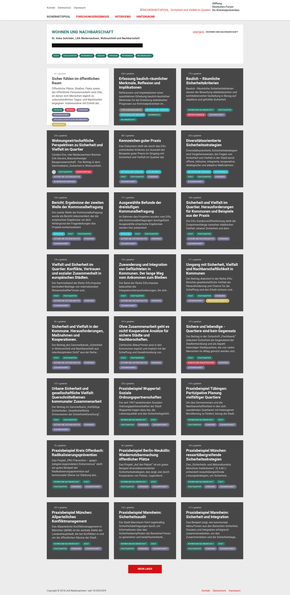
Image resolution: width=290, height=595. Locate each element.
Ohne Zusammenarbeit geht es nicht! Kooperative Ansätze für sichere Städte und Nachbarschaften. (144, 333)
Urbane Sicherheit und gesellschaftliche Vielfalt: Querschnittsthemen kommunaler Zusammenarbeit (77, 395)
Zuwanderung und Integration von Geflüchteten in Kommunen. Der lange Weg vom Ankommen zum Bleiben (143, 271)
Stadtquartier (70, 56)
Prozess (70, 110)
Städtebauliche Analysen (132, 115)
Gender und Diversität (218, 301)
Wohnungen (127, 56)
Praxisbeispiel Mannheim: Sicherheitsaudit (140, 515)
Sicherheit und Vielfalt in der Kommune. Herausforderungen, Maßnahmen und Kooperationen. (78, 333)
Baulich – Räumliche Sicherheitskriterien (203, 81)
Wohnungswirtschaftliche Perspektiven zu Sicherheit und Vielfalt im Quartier (77, 145)
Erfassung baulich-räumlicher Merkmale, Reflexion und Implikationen (143, 83)
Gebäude (101, 56)
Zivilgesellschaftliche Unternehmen (70, 120)
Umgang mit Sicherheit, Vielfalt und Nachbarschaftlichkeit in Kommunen (212, 269)
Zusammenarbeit (61, 115)
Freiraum (113, 56)
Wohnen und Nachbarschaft (201, 110)
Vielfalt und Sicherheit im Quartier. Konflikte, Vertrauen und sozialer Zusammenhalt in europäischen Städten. (76, 271)
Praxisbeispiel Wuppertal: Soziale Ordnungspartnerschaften (140, 393)
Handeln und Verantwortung (201, 363)
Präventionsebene (196, 115)
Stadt (56, 56)
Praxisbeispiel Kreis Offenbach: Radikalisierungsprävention (78, 453)
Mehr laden (145, 569)
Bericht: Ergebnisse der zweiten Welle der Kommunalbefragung (78, 205)
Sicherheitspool (58, 17)
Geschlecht (59, 124)
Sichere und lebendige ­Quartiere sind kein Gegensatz (211, 329)
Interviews (123, 17)
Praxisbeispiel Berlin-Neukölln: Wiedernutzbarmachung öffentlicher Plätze (144, 455)
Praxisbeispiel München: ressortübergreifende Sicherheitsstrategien (206, 455)
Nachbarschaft (144, 56)
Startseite (198, 32)
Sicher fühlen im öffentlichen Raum (75, 81)
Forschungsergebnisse (92, 17)
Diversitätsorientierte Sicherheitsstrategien (204, 143)
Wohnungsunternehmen (64, 182)
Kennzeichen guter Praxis (140, 141)
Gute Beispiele (153, 172)
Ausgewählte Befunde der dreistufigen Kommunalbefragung (140, 207)
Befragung (58, 234)
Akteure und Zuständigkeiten (67, 177)
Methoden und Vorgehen (157, 110)
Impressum (80, 8)
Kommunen (83, 110)
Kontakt (51, 8)
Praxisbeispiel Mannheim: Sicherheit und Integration (207, 515)
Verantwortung (83, 172)
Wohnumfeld (87, 56)
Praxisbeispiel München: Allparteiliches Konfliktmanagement (72, 517)
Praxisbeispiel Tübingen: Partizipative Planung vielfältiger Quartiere (206, 393)
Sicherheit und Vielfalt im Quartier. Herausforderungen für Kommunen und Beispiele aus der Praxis (209, 209)
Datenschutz (64, 8)
